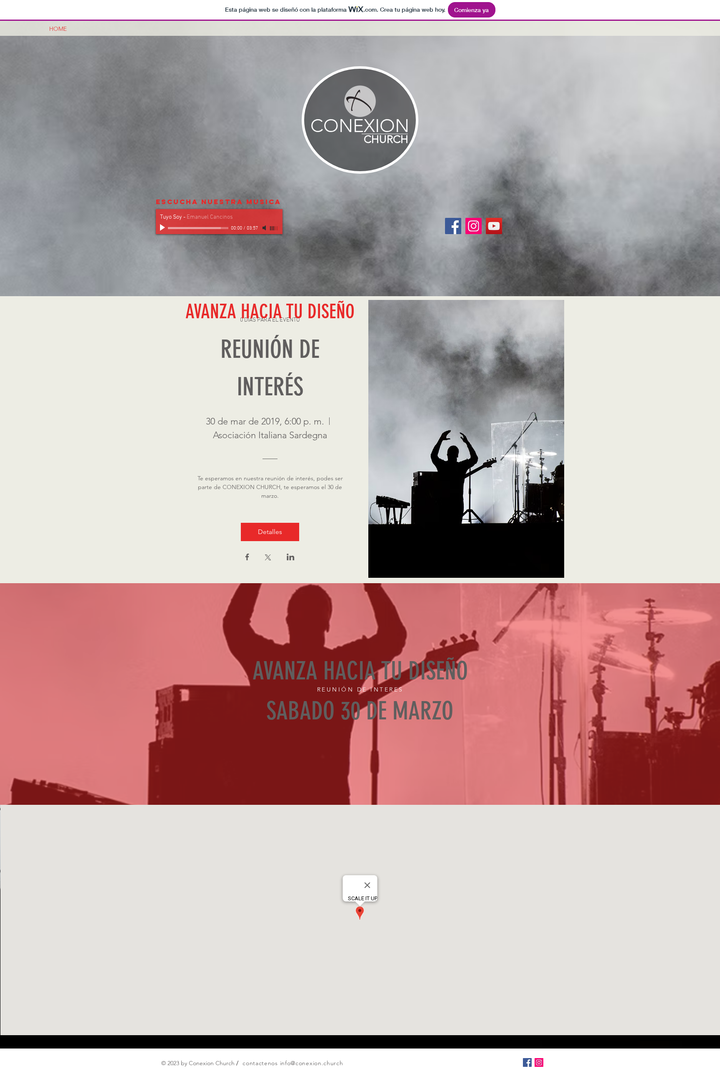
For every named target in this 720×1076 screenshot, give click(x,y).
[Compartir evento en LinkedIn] (291, 558)
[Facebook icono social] (527, 1062)
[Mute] (265, 228)
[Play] (163, 228)
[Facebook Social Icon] (453, 226)
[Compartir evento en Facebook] (247, 558)
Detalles (270, 532)
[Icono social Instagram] (473, 226)
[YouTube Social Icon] (494, 226)
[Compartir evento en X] (268, 558)
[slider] (274, 228)
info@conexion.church (311, 1063)
